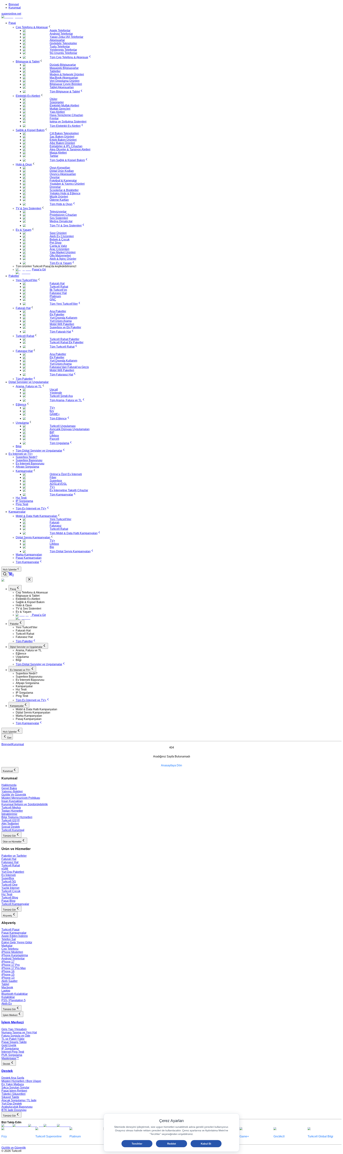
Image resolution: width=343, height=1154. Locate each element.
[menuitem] (33, 27)
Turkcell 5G (8, 881)
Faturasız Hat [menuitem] (58, 293)
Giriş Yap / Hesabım (14, 1029)
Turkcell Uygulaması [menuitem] (63, 425)
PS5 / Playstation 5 (13, 1000)
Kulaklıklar (8, 997)
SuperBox (7, 878)
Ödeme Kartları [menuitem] (59, 199)
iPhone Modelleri (12, 952)
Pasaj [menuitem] (12, 22)
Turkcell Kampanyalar (15, 904)
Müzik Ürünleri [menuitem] (59, 196)
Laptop (5, 990)
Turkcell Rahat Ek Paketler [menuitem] (66, 342)
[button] (179, 592)
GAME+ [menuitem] (55, 414)
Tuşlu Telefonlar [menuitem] (60, 46)
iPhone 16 (7, 971)
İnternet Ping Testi (12, 1051)
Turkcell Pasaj (10, 929)
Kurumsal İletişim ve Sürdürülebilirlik (24, 804)
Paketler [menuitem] (14, 275)
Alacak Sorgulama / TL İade (18, 1100)
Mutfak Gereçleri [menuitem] (60, 108)
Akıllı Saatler (9, 981)
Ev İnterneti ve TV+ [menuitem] (21, 453)
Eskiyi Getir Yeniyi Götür (16, 942)
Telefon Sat (8, 939)
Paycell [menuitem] (54, 438)
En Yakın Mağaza (12, 1084)
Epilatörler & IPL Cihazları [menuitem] (66, 146)
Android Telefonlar (13, 958)
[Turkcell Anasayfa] (12, 16)
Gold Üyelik (8, 1045)
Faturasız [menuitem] (55, 525)
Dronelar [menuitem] (55, 186)
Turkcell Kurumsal (12, 830)
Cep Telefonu (9, 948)
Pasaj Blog (8, 900)
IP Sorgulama (10, 1048)
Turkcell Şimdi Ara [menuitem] (61, 395)
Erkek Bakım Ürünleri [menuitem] (63, 139)
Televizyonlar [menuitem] (58, 211)
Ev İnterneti (8, 875)
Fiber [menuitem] (53, 477)
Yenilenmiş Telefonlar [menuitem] (63, 49)
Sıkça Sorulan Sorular (15, 1087)
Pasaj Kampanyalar (13, 932)
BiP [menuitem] (52, 432)
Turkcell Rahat (10, 865)
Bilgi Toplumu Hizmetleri (16, 817)
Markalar (7, 945)
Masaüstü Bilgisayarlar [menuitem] (64, 67)
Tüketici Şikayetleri (13, 1093)
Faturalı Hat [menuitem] (57, 283)
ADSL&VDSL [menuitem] (58, 483)
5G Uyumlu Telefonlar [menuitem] (63, 52)
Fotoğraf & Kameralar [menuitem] (63, 180)
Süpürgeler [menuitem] (57, 102)
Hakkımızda (8, 785)
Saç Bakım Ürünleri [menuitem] (62, 136)
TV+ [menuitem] (52, 407)
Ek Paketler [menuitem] (57, 314)
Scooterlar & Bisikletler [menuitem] (64, 190)
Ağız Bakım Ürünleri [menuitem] (62, 143)
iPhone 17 (7, 961)
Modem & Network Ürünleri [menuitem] (67, 74)
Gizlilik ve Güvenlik (13, 1147)
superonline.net (11, 13)
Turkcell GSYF (10, 820)
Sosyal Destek (10, 826)
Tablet (5, 984)
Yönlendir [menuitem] (56, 392)
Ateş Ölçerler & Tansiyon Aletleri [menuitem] (70, 149)
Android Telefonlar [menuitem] (61, 33)
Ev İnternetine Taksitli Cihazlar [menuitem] (69, 490)
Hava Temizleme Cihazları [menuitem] (66, 115)
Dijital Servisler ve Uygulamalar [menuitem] (29, 382)
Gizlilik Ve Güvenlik (13, 794)
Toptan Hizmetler (12, 810)
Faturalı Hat (8, 858)
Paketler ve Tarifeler (14, 855)
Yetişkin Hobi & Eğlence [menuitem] (65, 193)
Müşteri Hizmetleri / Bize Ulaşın (21, 1081)
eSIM (4, 868)
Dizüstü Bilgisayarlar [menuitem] (63, 64)
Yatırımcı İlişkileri (12, 791)
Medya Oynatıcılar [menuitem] (61, 221)
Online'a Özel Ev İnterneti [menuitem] (66, 474)
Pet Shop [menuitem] (55, 242)
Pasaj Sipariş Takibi (14, 1042)
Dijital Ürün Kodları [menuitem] (62, 170)
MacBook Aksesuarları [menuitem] (64, 77)
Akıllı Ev (6, 1003)
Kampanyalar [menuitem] (17, 511)
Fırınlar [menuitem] (54, 118)
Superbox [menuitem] (56, 480)
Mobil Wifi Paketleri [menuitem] (62, 324)
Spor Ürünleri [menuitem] (58, 233)
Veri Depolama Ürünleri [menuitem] (64, 80)
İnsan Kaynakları (12, 801)
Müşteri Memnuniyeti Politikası (20, 797)
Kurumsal (15, 7)
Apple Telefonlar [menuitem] (60, 30)
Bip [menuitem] (52, 547)
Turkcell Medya (11, 807)
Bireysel (14, 4)
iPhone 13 (7, 977)
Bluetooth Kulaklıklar (14, 993)
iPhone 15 (7, 974)
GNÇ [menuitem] (53, 299)
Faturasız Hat (9, 862)
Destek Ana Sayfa (12, 1077)
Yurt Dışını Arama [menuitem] (61, 320)
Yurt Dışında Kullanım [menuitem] (63, 317)
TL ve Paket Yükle (12, 1038)
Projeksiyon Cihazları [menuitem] (63, 214)
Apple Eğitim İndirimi (14, 935)
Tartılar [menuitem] (54, 155)
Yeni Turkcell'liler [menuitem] (60, 519)
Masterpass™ (10, 1058)
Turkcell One (9, 884)
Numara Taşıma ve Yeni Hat (19, 1032)
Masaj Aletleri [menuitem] (58, 152)
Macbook (7, 987)
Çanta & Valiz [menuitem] (58, 245)
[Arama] (4, 574)
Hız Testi (6, 894)
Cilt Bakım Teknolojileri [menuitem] (64, 133)
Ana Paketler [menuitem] (58, 311)
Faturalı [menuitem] (54, 522)
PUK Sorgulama (11, 1054)
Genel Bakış (9, 788)
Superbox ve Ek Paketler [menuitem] (65, 327)
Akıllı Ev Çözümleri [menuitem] (62, 236)
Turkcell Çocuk (10, 891)
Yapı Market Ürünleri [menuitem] (63, 252)
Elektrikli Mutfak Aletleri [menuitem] (64, 105)
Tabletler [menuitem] (55, 71)
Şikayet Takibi (10, 1097)
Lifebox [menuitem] (54, 435)
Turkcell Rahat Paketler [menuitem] (64, 339)
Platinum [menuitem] (55, 296)
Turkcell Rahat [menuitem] (59, 286)
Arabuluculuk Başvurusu (17, 1106)
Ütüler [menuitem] (53, 99)
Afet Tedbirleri (10, 823)
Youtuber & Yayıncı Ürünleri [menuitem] (67, 183)
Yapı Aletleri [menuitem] (57, 111)
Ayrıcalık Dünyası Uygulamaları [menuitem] (70, 429)
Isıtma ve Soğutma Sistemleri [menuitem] (68, 121)
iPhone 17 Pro (10, 964)
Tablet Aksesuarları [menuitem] (62, 87)
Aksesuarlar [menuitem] (57, 40)
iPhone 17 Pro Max (13, 968)
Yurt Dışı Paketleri (12, 871)
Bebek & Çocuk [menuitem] (59, 239)
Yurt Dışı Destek (11, 1103)
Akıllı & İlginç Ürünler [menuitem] (63, 258)
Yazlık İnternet (10, 887)
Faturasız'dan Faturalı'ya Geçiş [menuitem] (69, 367)
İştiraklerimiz (9, 813)
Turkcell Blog (9, 897)
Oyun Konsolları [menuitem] (60, 167)
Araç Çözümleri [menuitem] (59, 249)
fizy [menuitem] (52, 410)
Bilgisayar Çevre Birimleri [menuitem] (66, 84)
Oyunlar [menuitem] (55, 177)
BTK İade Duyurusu (13, 1109)
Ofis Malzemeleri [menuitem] (60, 255)
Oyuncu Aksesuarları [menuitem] (63, 174)
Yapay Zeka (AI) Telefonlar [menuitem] (66, 36)
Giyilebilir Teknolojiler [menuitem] (63, 43)
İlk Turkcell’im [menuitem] (58, 289)
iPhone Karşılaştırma (14, 955)
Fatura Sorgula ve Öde (15, 1035)
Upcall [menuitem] (54, 389)
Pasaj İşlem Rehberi (14, 1090)
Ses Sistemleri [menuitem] (59, 218)
